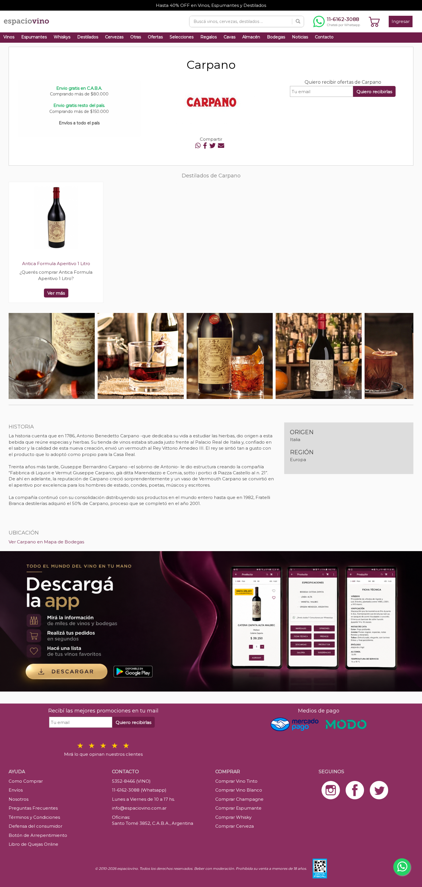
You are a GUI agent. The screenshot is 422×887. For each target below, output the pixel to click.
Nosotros (18, 799)
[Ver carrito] (374, 21)
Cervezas (114, 37)
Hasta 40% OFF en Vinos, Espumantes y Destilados (211, 5)
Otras (135, 37)
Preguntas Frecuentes (33, 808)
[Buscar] (298, 21)
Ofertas (155, 37)
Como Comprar (26, 781)
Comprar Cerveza (234, 826)
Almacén (251, 37)
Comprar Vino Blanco (238, 790)
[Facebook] (205, 146)
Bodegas (276, 37)
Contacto (324, 37)
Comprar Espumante (238, 808)
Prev (16, 356)
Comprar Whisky (233, 817)
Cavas (229, 37)
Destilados (87, 37)
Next (406, 356)
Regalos (208, 37)
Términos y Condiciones (34, 817)
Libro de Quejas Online (33, 844)
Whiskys (62, 37)
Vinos (8, 37)
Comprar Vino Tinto (236, 781)
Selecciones (181, 37)
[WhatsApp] (198, 146)
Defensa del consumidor (35, 826)
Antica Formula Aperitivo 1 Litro (56, 263)
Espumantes (34, 37)
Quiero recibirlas (374, 91)
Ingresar (401, 21)
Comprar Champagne (239, 799)
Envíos (16, 790)
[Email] (221, 146)
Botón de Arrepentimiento (38, 835)
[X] (212, 146)
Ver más (56, 293)
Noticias (300, 37)
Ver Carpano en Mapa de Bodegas (46, 542)
